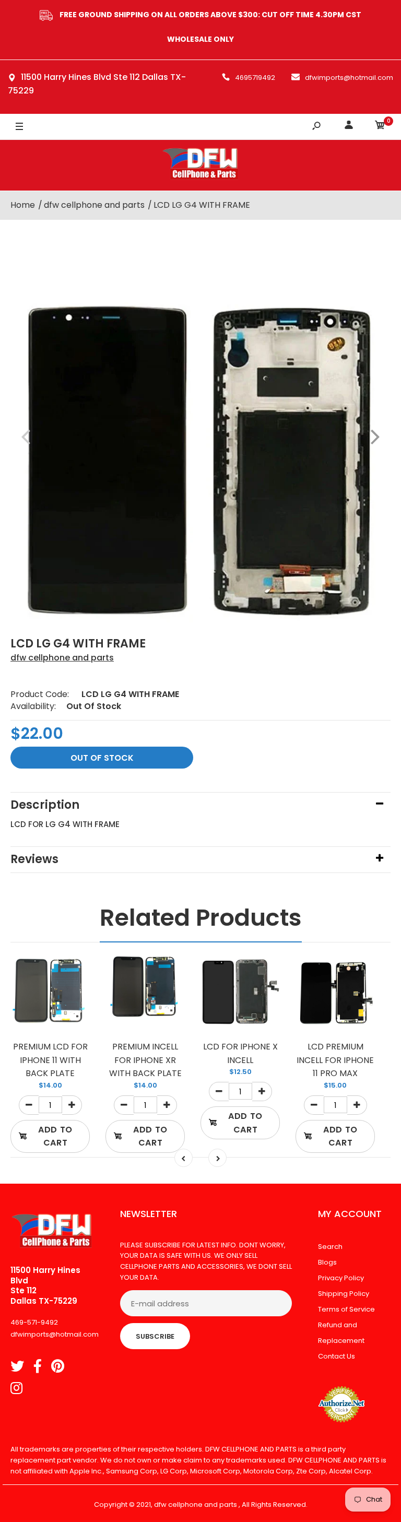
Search (330, 1247)
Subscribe (155, 1336)
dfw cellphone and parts (62, 658)
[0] (380, 127)
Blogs (327, 1262)
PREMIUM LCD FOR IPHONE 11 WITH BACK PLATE (50, 1060)
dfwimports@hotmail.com (349, 77)
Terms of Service (346, 1309)
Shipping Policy (343, 1294)
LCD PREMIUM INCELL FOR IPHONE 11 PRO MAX (335, 1060)
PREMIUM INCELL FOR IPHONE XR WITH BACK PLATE (145, 1060)
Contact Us (336, 1356)
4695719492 (255, 77)
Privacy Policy (341, 1278)
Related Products (201, 917)
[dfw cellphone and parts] (200, 165)
